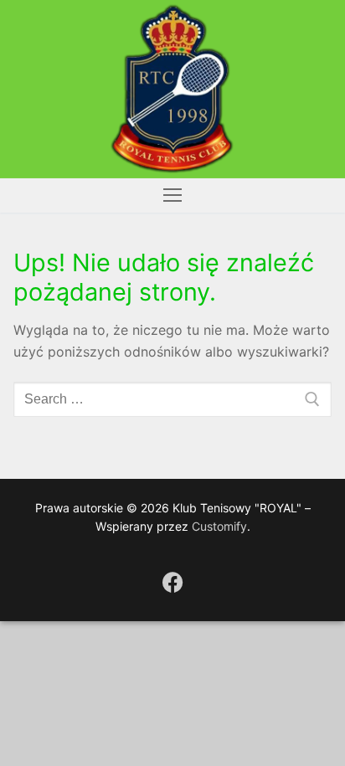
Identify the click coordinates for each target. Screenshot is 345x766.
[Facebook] (173, 582)
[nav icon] (172, 195)
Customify (219, 526)
